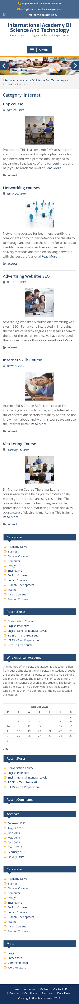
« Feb (6, 749)
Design (12, 566)
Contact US (60, 989)
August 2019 (15, 828)
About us (29, 989)
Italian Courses (17, 594)
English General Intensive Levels (27, 630)
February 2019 (17, 852)
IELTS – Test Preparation (23, 640)
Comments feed (18, 962)
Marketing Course (19, 443)
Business (13, 551)
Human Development (21, 585)
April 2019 (14, 842)
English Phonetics (18, 626)
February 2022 (17, 823)
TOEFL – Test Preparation (24, 635)
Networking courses (21, 187)
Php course (13, 104)
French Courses (17, 580)
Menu (43, 50)
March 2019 (15, 847)
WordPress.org (17, 967)
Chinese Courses (18, 556)
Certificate (30, 993)
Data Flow (63, 993)
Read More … (54, 168)
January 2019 (16, 857)
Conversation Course (21, 621)
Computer (14, 561)
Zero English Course (20, 645)
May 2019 (14, 837)
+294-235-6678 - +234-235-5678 (41, 3)
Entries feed (15, 958)
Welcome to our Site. (42, 15)
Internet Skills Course (22, 360)
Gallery (44, 989)
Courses (14, 993)
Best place (19, 70)
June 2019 (14, 833)
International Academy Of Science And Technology (39, 27)
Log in (11, 953)
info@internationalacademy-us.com (41, 9)
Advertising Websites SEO (26, 276)
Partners (47, 993)
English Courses (17, 575)
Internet (12, 175)
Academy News (17, 546)
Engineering (15, 570)
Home (15, 989)
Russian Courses (18, 599)
